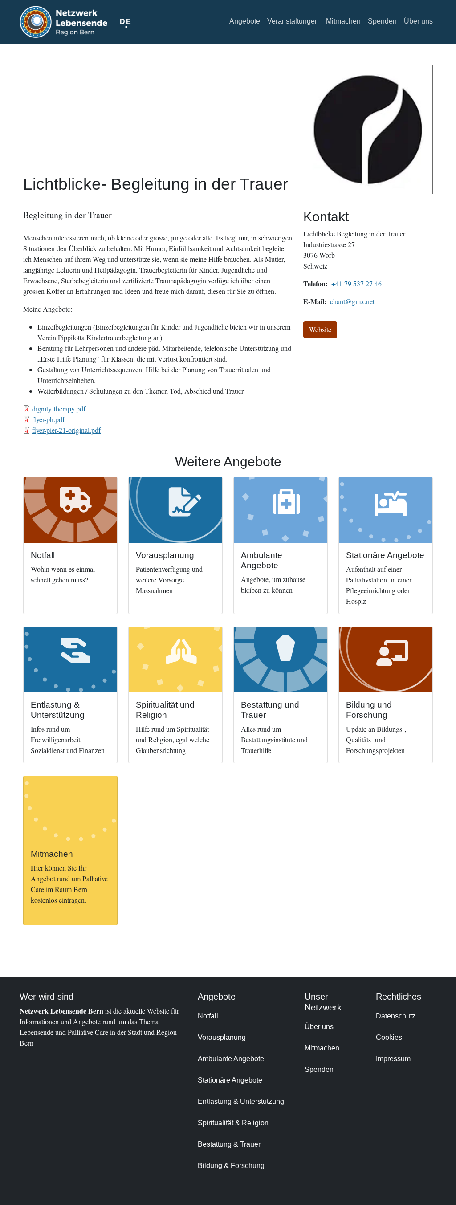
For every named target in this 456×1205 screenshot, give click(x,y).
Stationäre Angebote (230, 1080)
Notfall (208, 1016)
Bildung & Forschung (231, 1165)
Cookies (389, 1037)
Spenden (382, 21)
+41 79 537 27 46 (356, 283)
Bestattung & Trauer (229, 1144)
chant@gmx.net (352, 301)
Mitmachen (343, 21)
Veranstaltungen (293, 21)
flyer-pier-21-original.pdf (66, 430)
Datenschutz (395, 1016)
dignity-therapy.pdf (59, 408)
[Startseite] (63, 22)
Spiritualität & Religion (233, 1123)
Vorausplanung (222, 1037)
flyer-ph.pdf (48, 419)
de (125, 21)
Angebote (244, 21)
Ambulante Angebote (231, 1059)
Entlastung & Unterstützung (241, 1101)
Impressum (393, 1059)
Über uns (418, 21)
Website (320, 329)
